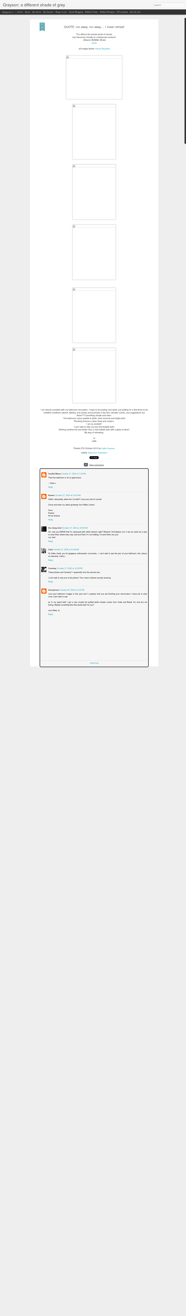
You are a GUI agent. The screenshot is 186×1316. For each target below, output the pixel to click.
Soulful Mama (54, 473)
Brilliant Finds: (91, 11)
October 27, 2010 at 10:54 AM (67, 495)
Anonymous (53, 590)
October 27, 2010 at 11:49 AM (66, 549)
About (27, 11)
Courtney (52, 568)
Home (20, 11)
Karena (51, 495)
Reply (50, 487)
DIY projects (122, 11)
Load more (94, 663)
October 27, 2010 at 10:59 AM (74, 528)
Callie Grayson (108, 448)
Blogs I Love (61, 11)
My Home (36, 11)
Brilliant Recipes (107, 11)
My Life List (135, 11)
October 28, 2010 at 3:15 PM (72, 590)
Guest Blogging (76, 11)
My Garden (48, 11)
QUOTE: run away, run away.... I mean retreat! (94, 27)
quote (94, 43)
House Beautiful (102, 49)
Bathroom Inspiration (97, 453)
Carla (50, 549)
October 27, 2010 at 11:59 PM (69, 568)
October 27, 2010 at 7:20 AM (73, 473)
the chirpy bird (54, 528)
